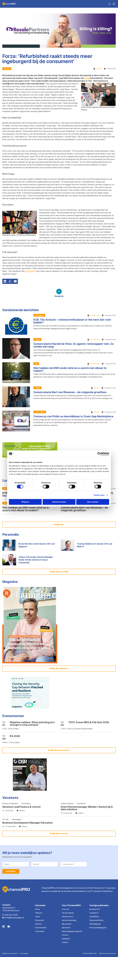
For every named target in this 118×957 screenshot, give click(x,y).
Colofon (65, 942)
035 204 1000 (11, 915)
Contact (65, 935)
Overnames (39, 931)
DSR (36, 363)
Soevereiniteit (40, 927)
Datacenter (39, 920)
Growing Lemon (111, 953)
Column (37, 339)
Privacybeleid (24, 953)
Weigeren (25, 502)
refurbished (30, 271)
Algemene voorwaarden (9, 953)
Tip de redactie (68, 913)
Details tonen (99, 495)
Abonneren (66, 927)
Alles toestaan (92, 502)
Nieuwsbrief (66, 924)
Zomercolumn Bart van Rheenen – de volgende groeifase (69, 392)
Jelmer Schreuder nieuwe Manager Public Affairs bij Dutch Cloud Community (35, 560)
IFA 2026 (15, 736)
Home (37, 909)
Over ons (65, 909)
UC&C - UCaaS (40, 412)
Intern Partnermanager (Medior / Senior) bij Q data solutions (87, 808)
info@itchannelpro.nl (14, 917)
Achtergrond (39, 315)
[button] (4, 281)
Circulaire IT (94, 913)
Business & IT (94, 909)
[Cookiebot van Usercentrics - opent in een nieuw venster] (99, 454)
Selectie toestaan (59, 502)
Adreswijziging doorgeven (72, 931)
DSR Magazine (95, 924)
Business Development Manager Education (27, 822)
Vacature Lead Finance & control (21, 806)
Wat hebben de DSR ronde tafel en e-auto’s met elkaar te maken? (69, 369)
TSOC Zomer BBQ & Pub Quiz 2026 (88, 722)
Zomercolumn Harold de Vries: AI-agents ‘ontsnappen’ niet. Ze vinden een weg (73, 345)
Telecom (7, 69)
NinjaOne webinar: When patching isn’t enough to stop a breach (32, 723)
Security (38, 924)
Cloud (37, 916)
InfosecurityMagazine (97, 927)
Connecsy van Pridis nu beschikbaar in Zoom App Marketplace (73, 416)
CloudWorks (94, 916)
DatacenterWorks (96, 920)
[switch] (46, 486)
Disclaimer (66, 939)
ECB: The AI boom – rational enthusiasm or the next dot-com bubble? (72, 321)
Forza (87, 78)
